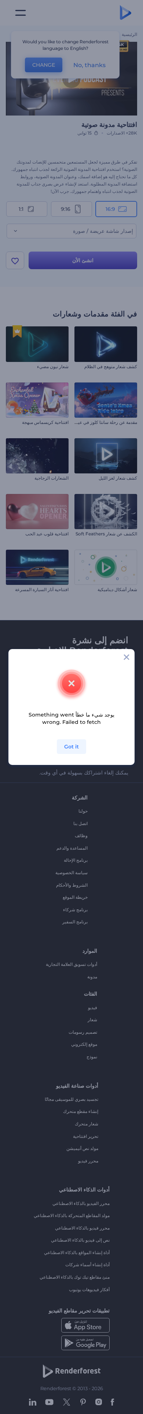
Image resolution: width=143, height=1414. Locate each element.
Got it (71, 746)
